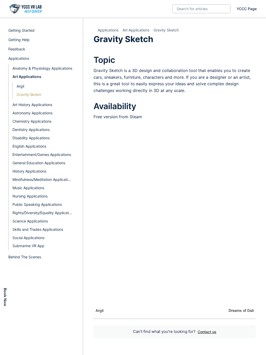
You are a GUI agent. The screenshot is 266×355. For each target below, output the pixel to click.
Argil (20, 86)
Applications (108, 30)
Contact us (207, 332)
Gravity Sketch (29, 94)
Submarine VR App (28, 246)
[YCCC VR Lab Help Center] (25, 9)
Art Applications (136, 30)
